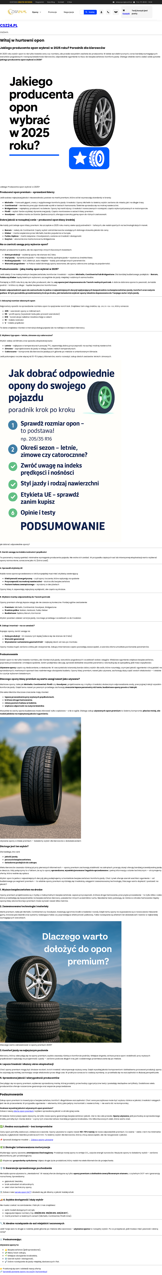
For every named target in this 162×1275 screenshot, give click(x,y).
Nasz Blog (51, 2)
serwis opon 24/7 (23, 1192)
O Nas (69, 2)
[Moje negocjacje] (116, 12)
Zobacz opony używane (42, 1139)
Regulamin (40, 2)
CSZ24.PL (8, 25)
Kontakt (61, 2)
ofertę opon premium (23, 1111)
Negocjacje (69, 12)
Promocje (52, 12)
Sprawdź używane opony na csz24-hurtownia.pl (25, 1271)
